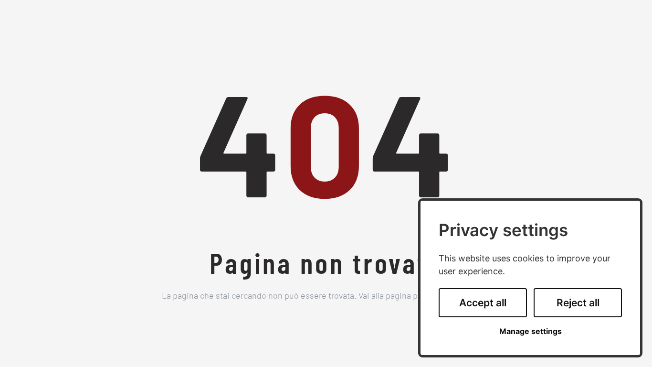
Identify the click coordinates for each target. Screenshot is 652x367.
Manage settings (530, 331)
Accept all (482, 303)
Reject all (578, 303)
